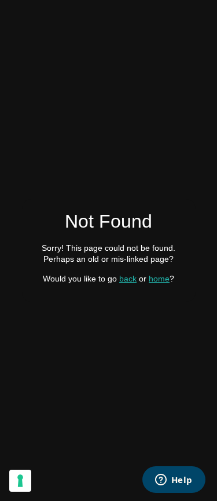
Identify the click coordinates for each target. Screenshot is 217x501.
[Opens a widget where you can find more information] (173, 480)
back (128, 278)
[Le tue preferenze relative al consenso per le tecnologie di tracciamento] (20, 481)
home (159, 278)
